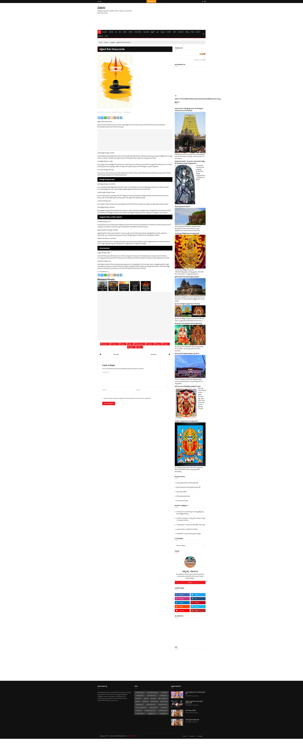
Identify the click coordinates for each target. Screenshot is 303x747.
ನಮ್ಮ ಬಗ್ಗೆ (163, 32)
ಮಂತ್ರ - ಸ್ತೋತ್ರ (140, 707)
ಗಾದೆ (137, 701)
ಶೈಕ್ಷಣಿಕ (152, 32)
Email (138, 390)
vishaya (120, 112)
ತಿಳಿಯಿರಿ (190, 582)
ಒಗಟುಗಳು (111, 32)
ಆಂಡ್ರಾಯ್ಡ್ (139, 695)
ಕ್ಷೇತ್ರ (130, 344)
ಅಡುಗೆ (174, 32)
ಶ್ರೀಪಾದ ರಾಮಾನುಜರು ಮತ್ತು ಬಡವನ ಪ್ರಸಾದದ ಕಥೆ (188, 487)
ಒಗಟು (138, 698)
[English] (205, 54)
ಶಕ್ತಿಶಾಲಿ (131, 347)
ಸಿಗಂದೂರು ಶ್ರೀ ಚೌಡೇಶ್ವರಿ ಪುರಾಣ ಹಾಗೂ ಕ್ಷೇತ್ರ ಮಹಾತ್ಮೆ (187, 233)
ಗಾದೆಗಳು (130, 32)
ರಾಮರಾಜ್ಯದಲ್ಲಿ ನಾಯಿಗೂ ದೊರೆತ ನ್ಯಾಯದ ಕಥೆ (187, 483)
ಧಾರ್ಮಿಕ (198, 32)
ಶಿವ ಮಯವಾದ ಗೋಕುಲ (182, 500)
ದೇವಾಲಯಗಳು (139, 344)
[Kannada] (202, 54)
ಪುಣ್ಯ (158, 344)
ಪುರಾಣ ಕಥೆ (151, 704)
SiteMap (200, 736)
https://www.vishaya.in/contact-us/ (107, 700)
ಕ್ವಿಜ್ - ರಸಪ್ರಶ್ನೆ (163, 698)
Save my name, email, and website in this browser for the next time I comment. (127, 398)
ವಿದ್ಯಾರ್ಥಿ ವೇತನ (150, 710)
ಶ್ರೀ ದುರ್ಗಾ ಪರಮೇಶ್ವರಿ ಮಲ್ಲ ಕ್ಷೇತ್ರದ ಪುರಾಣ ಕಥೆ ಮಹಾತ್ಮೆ (187, 303)
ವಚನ (120, 32)
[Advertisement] (170, 16)
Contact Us (192, 736)
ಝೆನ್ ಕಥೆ (154, 701)
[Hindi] (200, 54)
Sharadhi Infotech (131, 736)
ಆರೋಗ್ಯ (187, 32)
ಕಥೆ (153, 698)
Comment (105, 372)
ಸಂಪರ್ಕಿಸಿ (169, 32)
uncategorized (152, 692)
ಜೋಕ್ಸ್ (192, 32)
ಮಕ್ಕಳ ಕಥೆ (153, 707)
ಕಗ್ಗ (116, 32)
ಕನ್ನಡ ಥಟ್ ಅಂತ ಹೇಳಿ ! (192, 529)
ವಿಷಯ (101, 8)
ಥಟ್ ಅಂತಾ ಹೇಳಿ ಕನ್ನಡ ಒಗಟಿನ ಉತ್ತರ (196, 525)
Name (104, 390)
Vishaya (114, 344)
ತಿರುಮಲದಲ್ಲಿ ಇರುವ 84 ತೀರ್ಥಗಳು (182, 206)
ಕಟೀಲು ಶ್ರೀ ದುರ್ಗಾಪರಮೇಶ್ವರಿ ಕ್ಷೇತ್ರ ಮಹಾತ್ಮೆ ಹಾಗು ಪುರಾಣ (188, 386)
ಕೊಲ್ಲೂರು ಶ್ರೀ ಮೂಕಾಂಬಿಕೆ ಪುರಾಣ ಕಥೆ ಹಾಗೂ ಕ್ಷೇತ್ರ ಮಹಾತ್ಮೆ (188, 323)
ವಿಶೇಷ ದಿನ (163, 710)
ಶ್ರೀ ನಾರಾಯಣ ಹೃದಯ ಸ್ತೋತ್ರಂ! (193, 533)
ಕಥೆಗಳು (125, 32)
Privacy (185, 736)
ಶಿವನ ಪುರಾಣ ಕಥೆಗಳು (181, 492)
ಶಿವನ (139, 347)
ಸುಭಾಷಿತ (163, 713)
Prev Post (116, 354)
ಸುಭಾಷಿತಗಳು (146, 32)
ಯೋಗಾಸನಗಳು (137, 32)
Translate (204, 59)
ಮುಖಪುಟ (99, 1)
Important (139, 692)
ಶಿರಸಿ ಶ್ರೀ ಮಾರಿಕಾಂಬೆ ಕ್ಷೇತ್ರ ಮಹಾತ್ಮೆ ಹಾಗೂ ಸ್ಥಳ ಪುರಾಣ (187, 353)
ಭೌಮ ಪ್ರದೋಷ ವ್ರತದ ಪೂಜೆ (183, 496)
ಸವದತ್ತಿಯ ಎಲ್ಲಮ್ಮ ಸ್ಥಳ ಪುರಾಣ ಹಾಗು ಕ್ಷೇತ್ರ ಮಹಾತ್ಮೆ (186, 421)
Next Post (153, 354)
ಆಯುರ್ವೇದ (180, 32)
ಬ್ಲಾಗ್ (157, 32)
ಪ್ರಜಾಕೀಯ (100, 36)
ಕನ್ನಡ (122, 344)
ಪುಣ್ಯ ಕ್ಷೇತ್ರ (139, 704)
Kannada (104, 344)
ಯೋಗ (106, 36)
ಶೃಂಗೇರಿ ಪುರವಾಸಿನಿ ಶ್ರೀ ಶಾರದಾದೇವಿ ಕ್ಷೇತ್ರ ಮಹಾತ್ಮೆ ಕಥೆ (187, 276)
